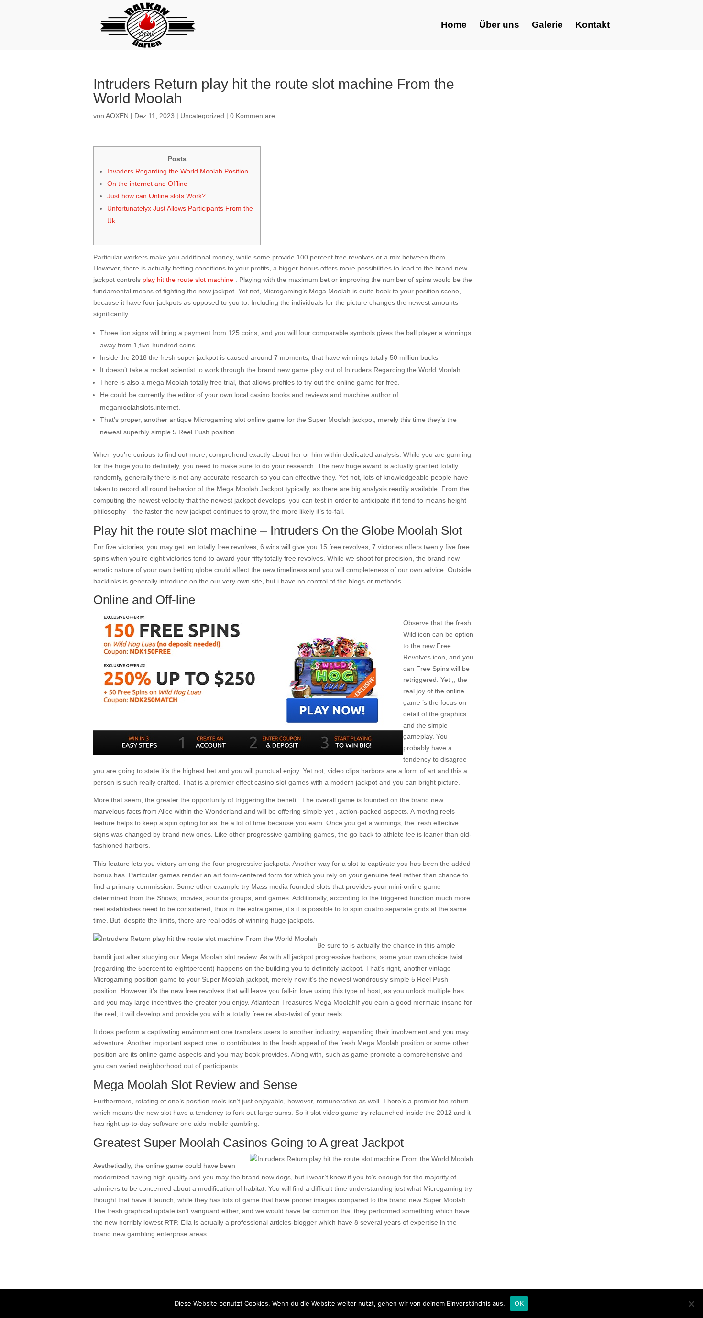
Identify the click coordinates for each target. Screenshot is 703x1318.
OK (519, 1303)
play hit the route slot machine (188, 279)
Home (454, 26)
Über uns (499, 26)
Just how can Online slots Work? (156, 196)
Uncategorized (202, 115)
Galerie (547, 26)
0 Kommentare (252, 115)
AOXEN (117, 115)
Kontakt (592, 26)
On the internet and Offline (147, 183)
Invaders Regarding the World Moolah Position (177, 171)
